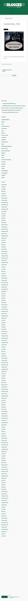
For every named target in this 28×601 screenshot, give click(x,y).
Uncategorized (4, 173)
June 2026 (3, 189)
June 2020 (3, 349)
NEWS (2, 157)
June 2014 (3, 509)
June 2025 (3, 215)
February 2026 (4, 198)
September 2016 (4, 449)
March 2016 (3, 462)
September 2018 (4, 395)
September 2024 (4, 235)
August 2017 (4, 424)
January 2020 (4, 360)
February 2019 (4, 384)
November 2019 (4, 364)
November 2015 (4, 471)
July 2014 (3, 507)
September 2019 (4, 369)
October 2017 (4, 420)
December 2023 (4, 255)
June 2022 (3, 295)
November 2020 (4, 338)
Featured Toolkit (4, 135)
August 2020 (4, 344)
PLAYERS (3, 161)
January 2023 (4, 280)
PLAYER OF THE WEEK (6, 159)
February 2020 (4, 358)
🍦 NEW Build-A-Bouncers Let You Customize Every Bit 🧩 (13, 105)
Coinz (2, 124)
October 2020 (4, 340)
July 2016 (3, 453)
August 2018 (4, 398)
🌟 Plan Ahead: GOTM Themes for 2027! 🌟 (10, 112)
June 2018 (3, 402)
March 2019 (3, 382)
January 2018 (4, 413)
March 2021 (3, 329)
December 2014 (4, 496)
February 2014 (4, 518)
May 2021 (3, 324)
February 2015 (4, 491)
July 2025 (3, 213)
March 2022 (3, 302)
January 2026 (4, 200)
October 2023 (4, 260)
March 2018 (3, 409)
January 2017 (4, 440)
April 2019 (3, 380)
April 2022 (3, 300)
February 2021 (4, 331)
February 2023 (4, 278)
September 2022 (4, 289)
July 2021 (3, 320)
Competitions (4, 128)
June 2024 (3, 242)
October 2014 (4, 500)
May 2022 (3, 298)
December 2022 (4, 282)
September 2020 (4, 342)
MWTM (2, 155)
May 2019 (3, 378)
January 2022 (4, 307)
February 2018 (4, 411)
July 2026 (3, 186)
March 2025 (3, 222)
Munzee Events (4, 148)
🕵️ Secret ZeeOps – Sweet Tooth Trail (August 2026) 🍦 (12, 108)
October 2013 (4, 527)
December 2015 (4, 469)
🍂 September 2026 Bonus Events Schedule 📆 (11, 110)
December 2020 (4, 335)
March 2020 (3, 355)
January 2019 (4, 387)
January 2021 (4, 333)
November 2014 (4, 498)
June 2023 (3, 269)
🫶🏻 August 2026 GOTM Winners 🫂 (8, 103)
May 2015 (3, 484)
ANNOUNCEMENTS (5, 119)
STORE (2, 168)
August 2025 (4, 211)
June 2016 (3, 455)
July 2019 (3, 373)
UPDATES (3, 175)
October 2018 (4, 393)
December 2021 (4, 309)
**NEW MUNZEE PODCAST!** (14, 596)
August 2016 (4, 451)
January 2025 (4, 226)
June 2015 (3, 482)
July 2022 (3, 293)
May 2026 (3, 191)
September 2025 (4, 209)
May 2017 (3, 431)
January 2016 (4, 467)
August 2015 (4, 478)
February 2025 (4, 224)
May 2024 (3, 244)
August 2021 (4, 318)
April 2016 (3, 460)
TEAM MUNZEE (4, 170)
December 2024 (4, 229)
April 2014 (3, 513)
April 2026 (3, 193)
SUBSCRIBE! (4, 596)
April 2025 (3, 220)
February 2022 (4, 304)
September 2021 (4, 315)
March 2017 (3, 435)
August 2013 (4, 531)
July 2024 (3, 240)
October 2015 (4, 473)
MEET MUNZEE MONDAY (6, 146)
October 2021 (4, 313)
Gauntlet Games (4, 141)
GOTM (2, 144)
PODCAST (3, 164)
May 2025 (3, 218)
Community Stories (5, 126)
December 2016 (4, 442)
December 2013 (4, 522)
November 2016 (4, 444)
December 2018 (4, 389)
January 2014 (4, 520)
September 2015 (4, 475)
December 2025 (4, 202)
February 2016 (4, 464)
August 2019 (4, 371)
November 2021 (4, 311)
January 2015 (4, 493)
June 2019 (3, 375)
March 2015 (3, 489)
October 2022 (4, 287)
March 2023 (3, 275)
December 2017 (4, 415)
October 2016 (4, 447)
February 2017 (4, 438)
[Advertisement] (12, 88)
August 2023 (4, 264)
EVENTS (3, 133)
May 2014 (3, 511)
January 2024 (4, 253)
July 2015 (3, 480)
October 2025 (4, 206)
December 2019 (4, 362)
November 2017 (4, 418)
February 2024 (4, 251)
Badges (3, 121)
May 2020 (3, 351)
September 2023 (4, 262)
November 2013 (4, 524)
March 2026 (3, 195)
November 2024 (4, 231)
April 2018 (3, 407)
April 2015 (3, 487)
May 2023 (3, 271)
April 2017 (3, 433)
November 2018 (4, 391)
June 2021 (3, 322)
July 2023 (3, 267)
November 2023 (4, 258)
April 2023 (3, 273)
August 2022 (4, 291)
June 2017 (3, 429)
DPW (2, 130)
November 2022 (4, 284)
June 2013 (3, 536)
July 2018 (3, 400)
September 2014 (4, 502)
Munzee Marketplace (5, 150)
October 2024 (4, 233)
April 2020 (3, 353)
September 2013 (4, 529)
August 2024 (4, 238)
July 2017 (3, 427)
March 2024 (3, 249)
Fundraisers (3, 137)
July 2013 (3, 533)
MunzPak (3, 153)
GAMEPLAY (3, 139)
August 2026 (4, 184)
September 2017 (4, 422)
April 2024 (3, 247)
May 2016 (3, 458)
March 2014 (3, 516)
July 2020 (3, 347)
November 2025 (4, 204)
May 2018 (3, 404)
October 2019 (4, 367)
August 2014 (4, 504)
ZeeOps (3, 177)
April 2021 (3, 327)
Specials (3, 166)
